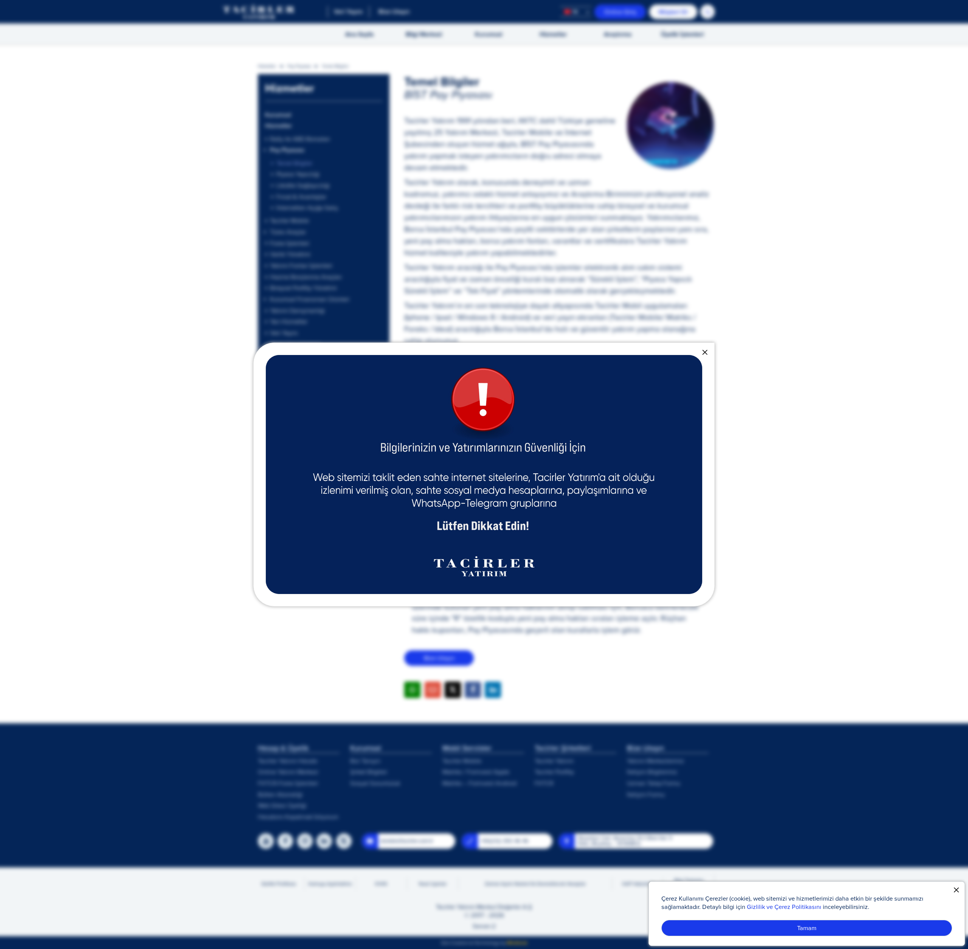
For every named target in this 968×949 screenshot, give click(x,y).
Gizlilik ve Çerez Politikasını (784, 906)
